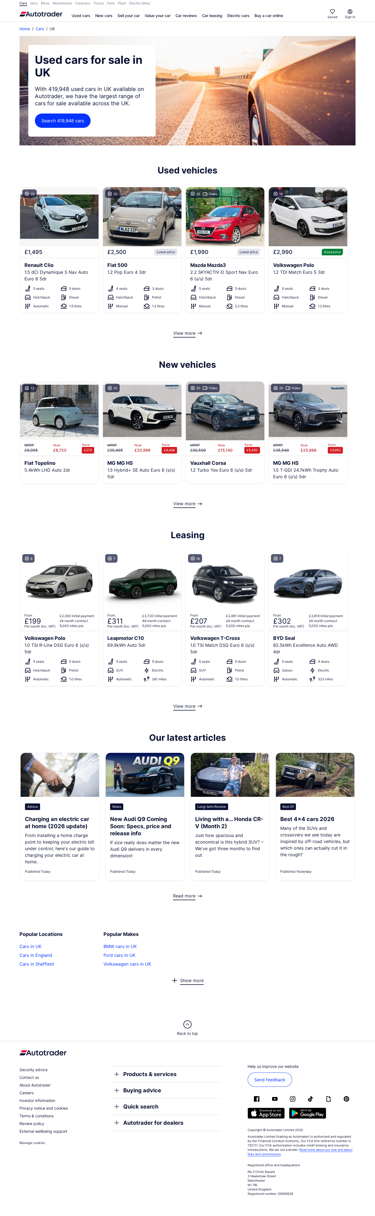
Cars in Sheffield (36, 964)
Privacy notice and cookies (43, 1108)
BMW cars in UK (120, 946)
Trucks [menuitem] (98, 3)
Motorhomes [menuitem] (62, 3)
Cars (40, 28)
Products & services (150, 1074)
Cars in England (35, 955)
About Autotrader (35, 1085)
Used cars (81, 15)
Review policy (31, 1123)
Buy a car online (268, 15)
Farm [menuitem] (111, 3)
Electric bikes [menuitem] (139, 3)
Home (24, 28)
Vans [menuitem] (34, 3)
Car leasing (212, 15)
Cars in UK (30, 946)
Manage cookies (32, 1143)
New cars (104, 15)
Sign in (350, 17)
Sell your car (128, 15)
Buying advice (142, 1090)
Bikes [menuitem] (45, 3)
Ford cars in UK (119, 955)
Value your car (157, 15)
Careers (26, 1092)
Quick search (140, 1106)
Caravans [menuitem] (82, 3)
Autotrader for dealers (153, 1123)
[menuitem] (81, 15)
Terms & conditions (36, 1115)
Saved (332, 17)
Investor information (37, 1100)
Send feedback (270, 1079)
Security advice (33, 1069)
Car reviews (186, 15)
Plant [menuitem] (122, 3)
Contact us (29, 1077)
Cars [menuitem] (23, 3)
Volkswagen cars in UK (127, 964)
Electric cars (238, 15)
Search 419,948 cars (62, 120)
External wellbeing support (43, 1131)
